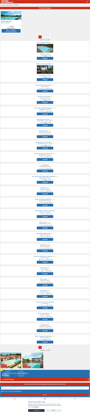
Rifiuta (53, 410)
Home (4, 5)
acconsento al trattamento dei (11, 391)
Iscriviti (45, 395)
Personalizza (36, 406)
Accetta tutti (36, 410)
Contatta (45, 91)
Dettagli (45, 58)
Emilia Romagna (10, 5)
